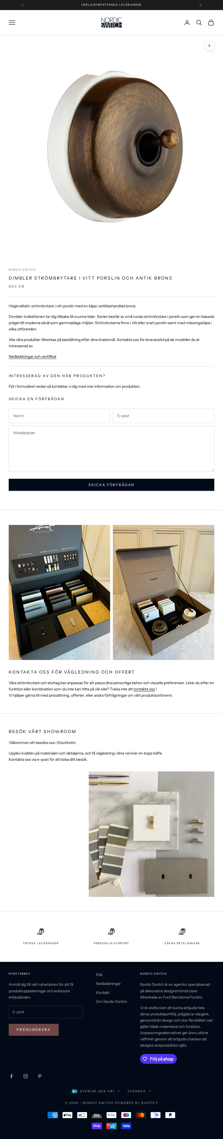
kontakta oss (144, 689)
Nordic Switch (22, 269)
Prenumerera (34, 1029)
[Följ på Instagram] (25, 1076)
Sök (99, 974)
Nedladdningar (108, 983)
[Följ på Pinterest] (39, 1076)
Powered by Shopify (136, 1103)
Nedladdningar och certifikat (32, 356)
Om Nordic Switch (111, 1001)
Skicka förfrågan (111, 485)
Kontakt (102, 992)
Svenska (137, 1091)
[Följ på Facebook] (11, 1076)
